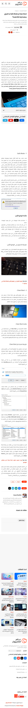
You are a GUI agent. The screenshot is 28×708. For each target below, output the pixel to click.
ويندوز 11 (25, 596)
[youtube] (10, 120)
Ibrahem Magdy (19, 706)
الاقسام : (25, 651)
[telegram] (5, 120)
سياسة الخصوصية (21, 672)
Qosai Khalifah (16, 27)
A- (9, 32)
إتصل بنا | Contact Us (20, 669)
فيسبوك (25, 581)
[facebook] (21, 120)
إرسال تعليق (21, 520)
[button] (19, 488)
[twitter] (16, 120)
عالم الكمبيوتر (9, 703)
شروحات (16, 11)
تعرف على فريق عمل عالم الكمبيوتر (17, 666)
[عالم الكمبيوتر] (21, 3)
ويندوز (13, 482)
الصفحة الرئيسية (23, 11)
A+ (11, 32)
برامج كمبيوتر (11, 596)
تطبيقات (12, 581)
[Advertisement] (14, 49)
